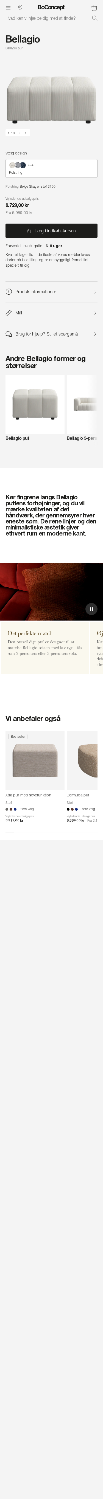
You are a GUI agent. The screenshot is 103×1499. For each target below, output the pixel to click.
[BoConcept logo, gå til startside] (51, 8)
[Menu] (8, 8)
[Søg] (95, 18)
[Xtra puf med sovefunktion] (35, 760)
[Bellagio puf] (35, 404)
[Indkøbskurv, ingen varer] (94, 8)
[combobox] (51, 18)
